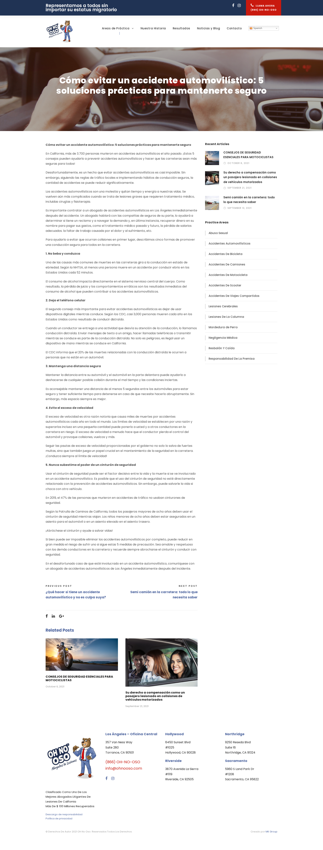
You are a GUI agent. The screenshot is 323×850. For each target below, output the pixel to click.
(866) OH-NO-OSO (122, 762)
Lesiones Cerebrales (223, 306)
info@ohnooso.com (123, 768)
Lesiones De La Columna (226, 317)
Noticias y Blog (208, 28)
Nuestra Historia (153, 28)
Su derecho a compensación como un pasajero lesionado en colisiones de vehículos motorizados (155, 696)
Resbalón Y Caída (222, 348)
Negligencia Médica (223, 338)
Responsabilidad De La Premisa (232, 359)
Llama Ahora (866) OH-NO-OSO (264, 7)
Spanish (257, 28)
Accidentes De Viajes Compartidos (234, 296)
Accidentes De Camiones (227, 264)
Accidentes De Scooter (225, 285)
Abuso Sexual (218, 233)
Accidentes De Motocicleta (228, 275)
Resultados (181, 28)
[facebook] (233, 6)
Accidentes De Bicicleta (225, 254)
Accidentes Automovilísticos (229, 243)
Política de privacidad (59, 818)
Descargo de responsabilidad (64, 814)
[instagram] (239, 6)
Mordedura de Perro (223, 327)
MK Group (271, 831)
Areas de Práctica (116, 28)
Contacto (234, 28)
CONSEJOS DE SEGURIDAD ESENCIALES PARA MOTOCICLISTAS (79, 678)
